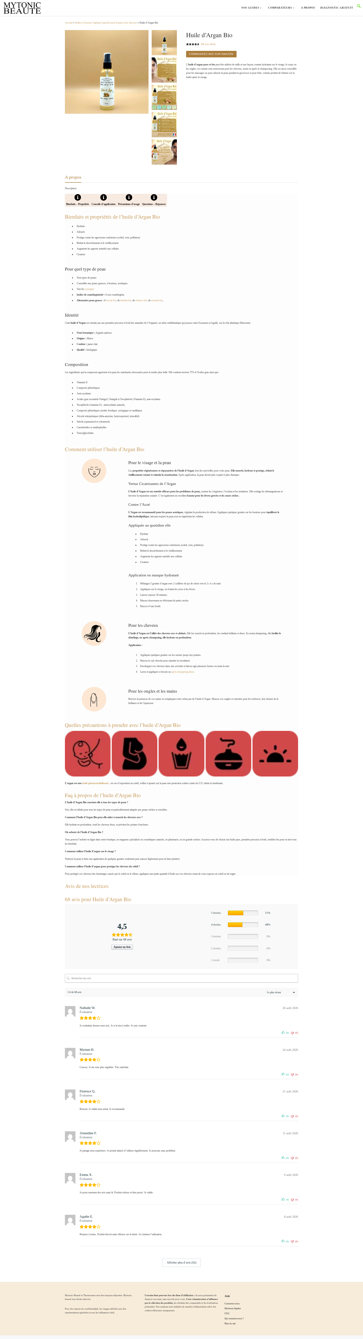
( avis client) (208, 44)
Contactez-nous (232, 1303)
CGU (227, 1313)
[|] (22, 7)
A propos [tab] (73, 177)
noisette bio (157, 300)
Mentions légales (233, 1308)
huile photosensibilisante (95, 783)
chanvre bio (141, 300)
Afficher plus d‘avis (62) (181, 1262)
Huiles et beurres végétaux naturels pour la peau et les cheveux (106, 22)
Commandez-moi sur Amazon (211, 54)
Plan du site (230, 1323)
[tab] (77, 200)
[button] (359, 7)
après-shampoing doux (182, 671)
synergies (89, 289)
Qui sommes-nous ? (234, 1318)
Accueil (68, 22)
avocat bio (111, 300)
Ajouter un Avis (122, 946)
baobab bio (125, 300)
